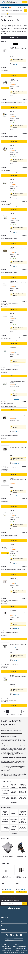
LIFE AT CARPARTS (5, 917)
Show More (3, 33)
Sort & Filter (13, 37)
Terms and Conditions (6, 946)
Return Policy (17, 944)
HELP (2, 921)
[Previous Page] (4, 711)
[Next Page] (23, 711)
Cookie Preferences (19, 948)
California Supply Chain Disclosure (19, 946)
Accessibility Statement (7, 948)
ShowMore (14, 802)
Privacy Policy (24, 944)
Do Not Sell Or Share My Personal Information (18, 950)
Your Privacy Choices (5, 950)
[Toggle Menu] (2, 7)
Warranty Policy (11, 944)
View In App (25, 1)
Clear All (15, 43)
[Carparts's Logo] (7, 7)
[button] (14, 2)
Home (2, 16)
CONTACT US (4, 929)
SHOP (2, 913)
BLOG (2, 925)
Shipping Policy (4, 944)
